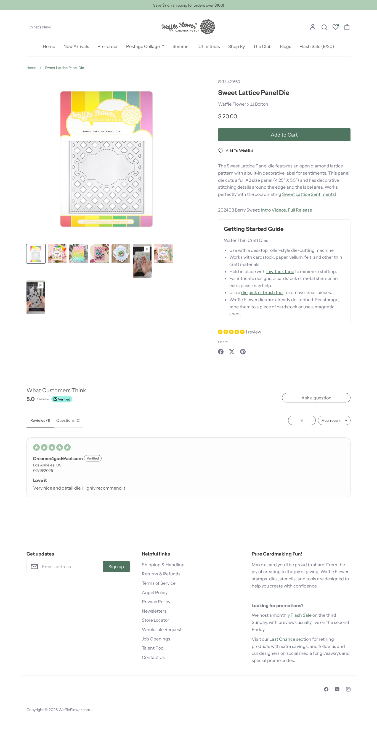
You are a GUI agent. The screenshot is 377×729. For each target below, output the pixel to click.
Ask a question (316, 397)
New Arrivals (76, 46)
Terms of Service (159, 583)
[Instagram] (348, 689)
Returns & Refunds (161, 573)
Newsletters (154, 611)
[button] (231, 332)
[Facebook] (326, 689)
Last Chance (282, 639)
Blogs (285, 46)
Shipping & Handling (163, 564)
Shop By (236, 46)
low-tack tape (280, 271)
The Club (262, 46)
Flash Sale (301, 615)
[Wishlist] (335, 27)
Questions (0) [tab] (68, 420)
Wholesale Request (162, 629)
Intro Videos (273, 210)
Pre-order (107, 46)
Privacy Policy (156, 601)
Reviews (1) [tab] (40, 420)
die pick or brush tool (262, 292)
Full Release (300, 210)
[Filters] (302, 420)
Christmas (209, 46)
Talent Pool (153, 648)
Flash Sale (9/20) (316, 46)
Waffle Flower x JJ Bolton (243, 104)
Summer (181, 46)
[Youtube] (337, 689)
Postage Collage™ (145, 46)
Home (49, 46)
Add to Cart (284, 135)
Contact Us (153, 657)
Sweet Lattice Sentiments (308, 194)
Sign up (116, 566)
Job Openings (156, 639)
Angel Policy (155, 592)
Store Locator (155, 620)
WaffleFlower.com (75, 709)
